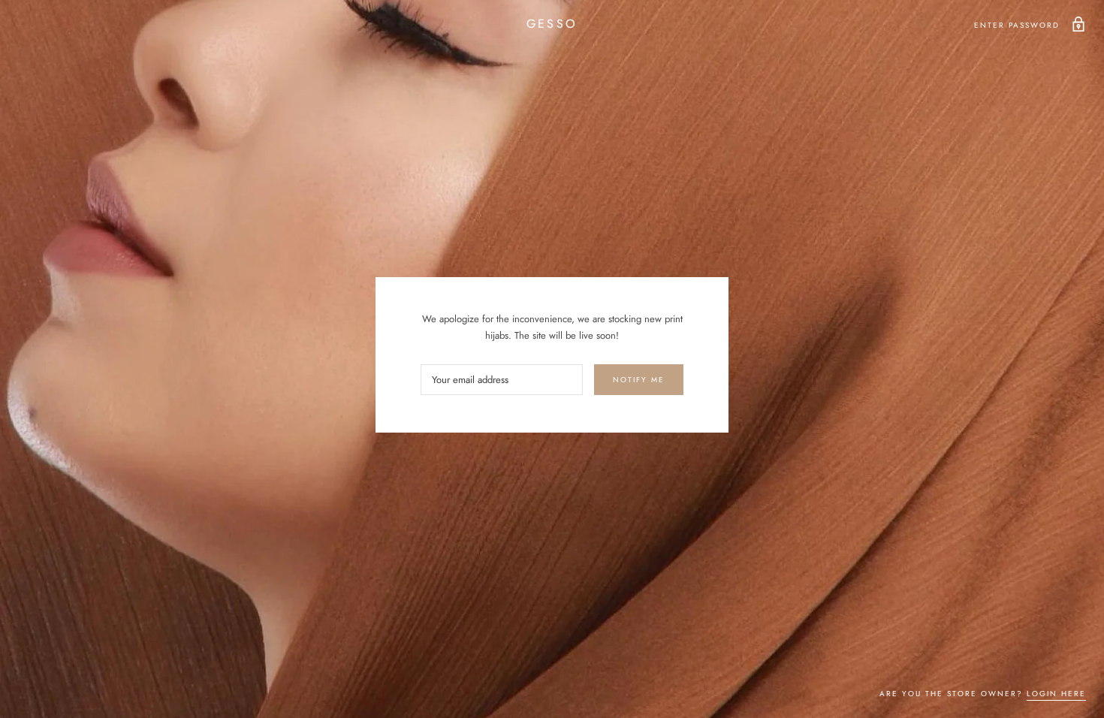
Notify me (639, 379)
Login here (1056, 693)
